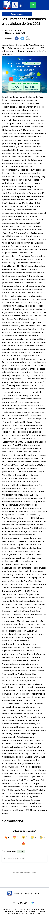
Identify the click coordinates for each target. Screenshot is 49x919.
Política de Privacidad (20, 913)
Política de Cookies (35, 913)
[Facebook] (14, 903)
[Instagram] (21, 903)
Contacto (18, 893)
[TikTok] (25, 903)
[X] (18, 903)
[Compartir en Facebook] (17, 38)
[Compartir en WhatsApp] (28, 38)
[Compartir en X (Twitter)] (22, 38)
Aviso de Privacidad (33, 893)
